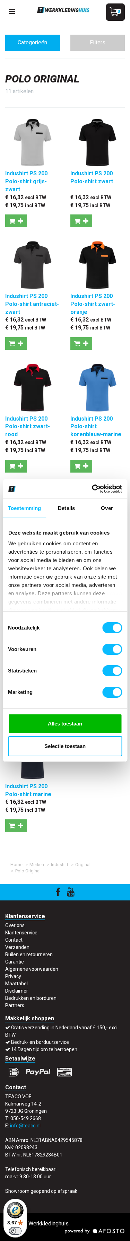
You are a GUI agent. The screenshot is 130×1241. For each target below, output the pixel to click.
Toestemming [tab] (24, 508)
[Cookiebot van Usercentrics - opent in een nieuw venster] (92, 488)
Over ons (15, 925)
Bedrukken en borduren (31, 998)
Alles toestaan (65, 724)
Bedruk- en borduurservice (40, 1042)
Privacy (13, 976)
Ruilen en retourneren (29, 954)
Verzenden (17, 947)
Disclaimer (16, 991)
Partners (14, 1005)
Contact (14, 940)
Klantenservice (21, 932)
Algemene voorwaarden (31, 969)
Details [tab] (66, 508)
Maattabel (16, 983)
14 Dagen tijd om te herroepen (44, 1049)
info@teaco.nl (25, 1125)
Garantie (14, 962)
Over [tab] (107, 508)
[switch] (112, 649)
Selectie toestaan (65, 746)
